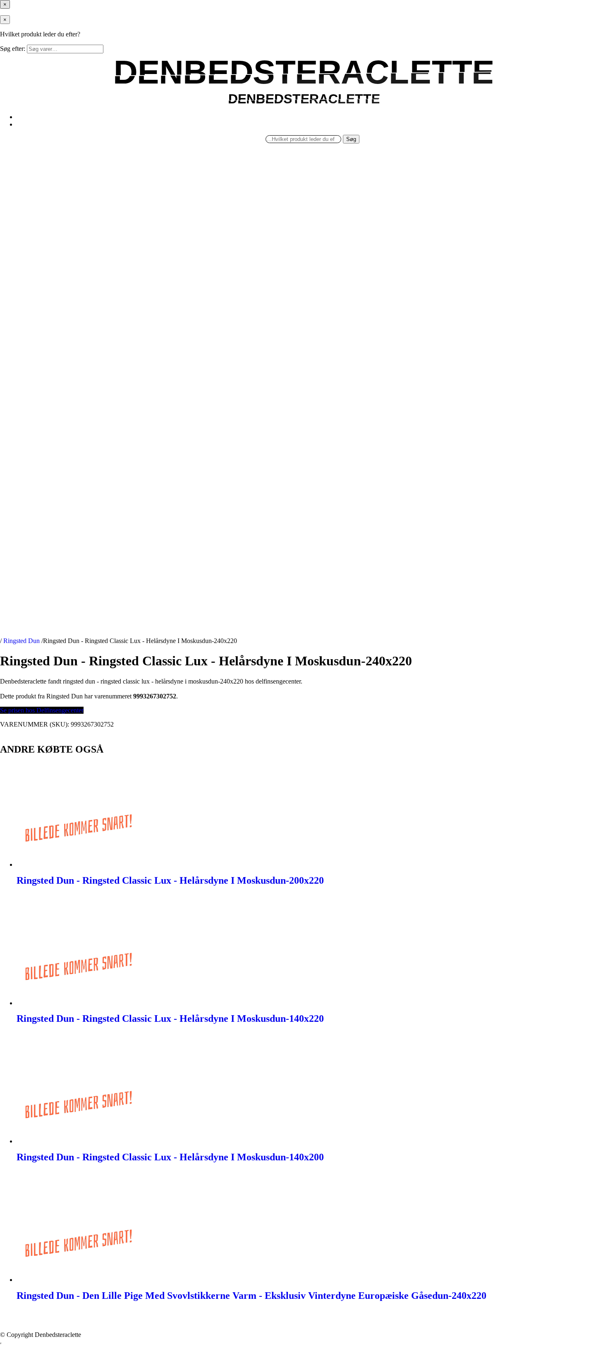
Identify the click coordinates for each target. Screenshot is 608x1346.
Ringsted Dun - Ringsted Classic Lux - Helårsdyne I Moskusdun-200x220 (170, 880)
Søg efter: (12, 48)
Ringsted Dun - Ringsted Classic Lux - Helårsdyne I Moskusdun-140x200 (170, 1157)
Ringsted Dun (21, 640)
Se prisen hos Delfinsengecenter (42, 710)
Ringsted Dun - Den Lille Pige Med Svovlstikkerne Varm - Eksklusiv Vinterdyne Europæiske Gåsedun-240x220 (251, 1295)
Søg (351, 139)
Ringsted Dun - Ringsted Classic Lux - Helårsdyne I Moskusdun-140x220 (170, 1018)
